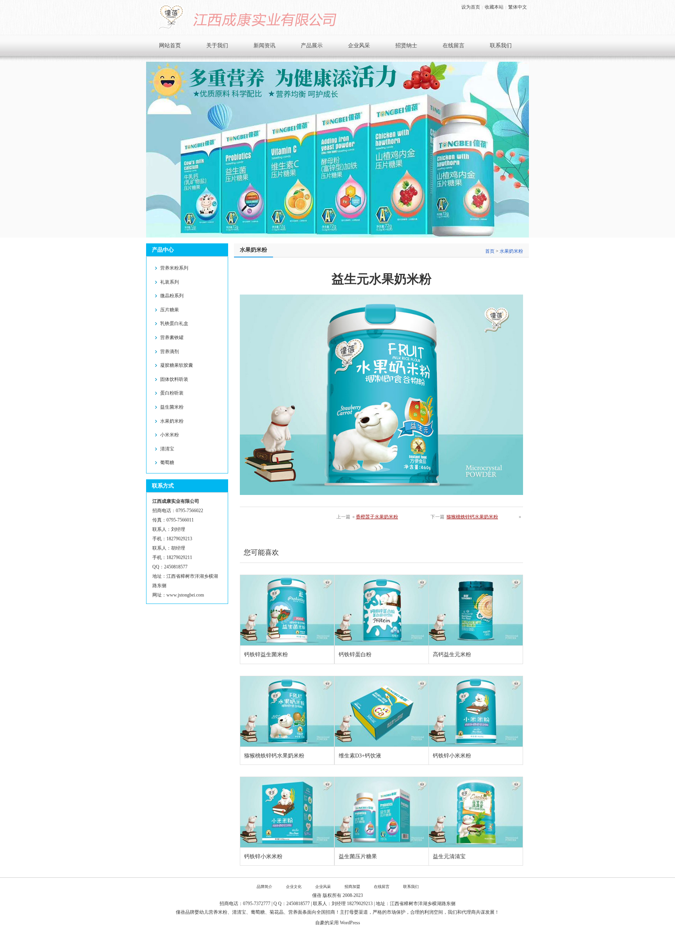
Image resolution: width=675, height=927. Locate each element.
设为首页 (470, 7)
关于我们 (217, 45)
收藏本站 (494, 7)
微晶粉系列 (172, 295)
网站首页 (170, 45)
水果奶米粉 (172, 421)
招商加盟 (352, 886)
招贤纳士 (406, 45)
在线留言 (453, 45)
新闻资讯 (264, 45)
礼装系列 (169, 282)
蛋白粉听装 (172, 393)
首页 (490, 251)
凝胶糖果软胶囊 (176, 365)
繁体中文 (517, 7)
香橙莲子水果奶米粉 (377, 517)
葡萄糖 (167, 462)
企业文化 (294, 886)
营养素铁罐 (172, 337)
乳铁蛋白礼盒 (174, 323)
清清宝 (167, 449)
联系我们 (501, 45)
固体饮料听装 (174, 379)
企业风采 (359, 45)
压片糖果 (169, 310)
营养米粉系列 (174, 268)
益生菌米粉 (172, 407)
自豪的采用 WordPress (337, 922)
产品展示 (312, 45)
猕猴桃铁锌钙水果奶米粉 (472, 517)
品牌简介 (264, 886)
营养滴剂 (169, 351)
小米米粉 (169, 435)
